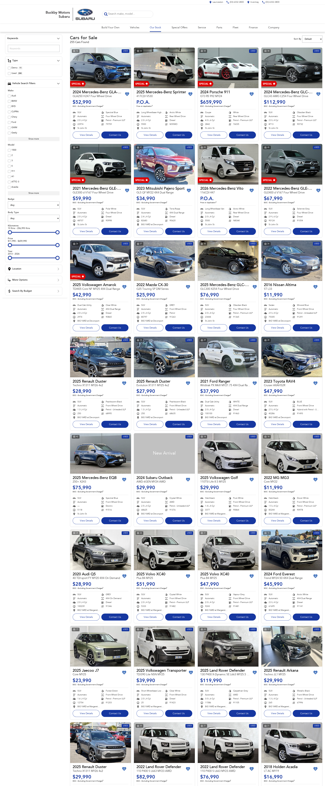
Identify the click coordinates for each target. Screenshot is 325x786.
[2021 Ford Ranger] (228, 357)
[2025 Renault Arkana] (291, 646)
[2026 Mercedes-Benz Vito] (228, 164)
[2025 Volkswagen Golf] (228, 453)
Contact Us (115, 135)
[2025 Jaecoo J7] (100, 646)
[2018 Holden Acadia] (291, 742)
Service (202, 27)
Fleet (235, 27)
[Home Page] (71, 14)
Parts (219, 27)
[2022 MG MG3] (291, 453)
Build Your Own (110, 27)
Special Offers (179, 27)
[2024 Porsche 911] (228, 68)
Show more (33, 139)
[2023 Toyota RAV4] (291, 357)
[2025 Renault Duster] (100, 357)
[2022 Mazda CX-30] (164, 260)
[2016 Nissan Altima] (291, 260)
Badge (11, 199)
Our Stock (155, 27)
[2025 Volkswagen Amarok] (100, 260)
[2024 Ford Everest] (291, 550)
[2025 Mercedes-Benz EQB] (100, 453)
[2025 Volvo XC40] (164, 550)
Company (273, 27)
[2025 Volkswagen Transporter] (164, 646)
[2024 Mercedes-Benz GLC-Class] (291, 68)
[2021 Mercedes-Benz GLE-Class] (100, 164)
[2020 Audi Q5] (100, 550)
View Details (86, 135)
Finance (253, 27)
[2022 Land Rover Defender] (164, 742)
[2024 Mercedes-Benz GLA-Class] (100, 68)
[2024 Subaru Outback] (164, 453)
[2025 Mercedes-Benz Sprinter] (164, 68)
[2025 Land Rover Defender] (228, 646)
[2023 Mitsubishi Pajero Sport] (164, 164)
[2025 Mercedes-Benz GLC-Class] (228, 260)
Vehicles (134, 27)
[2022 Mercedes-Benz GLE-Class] (291, 164)
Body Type (13, 212)
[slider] (10, 232)
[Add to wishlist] (127, 94)
